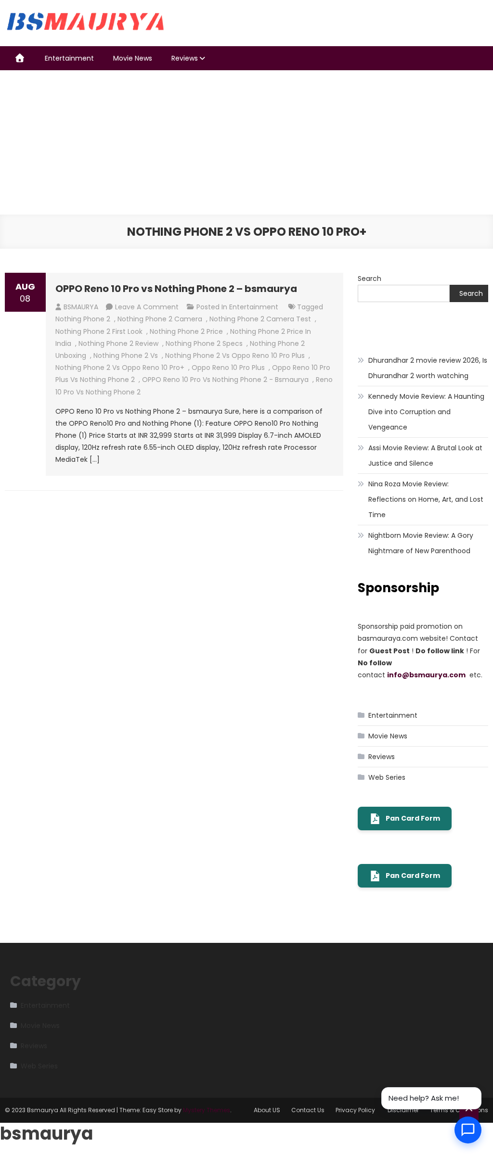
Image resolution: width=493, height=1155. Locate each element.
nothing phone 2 (82, 319)
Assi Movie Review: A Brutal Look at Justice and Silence (425, 455)
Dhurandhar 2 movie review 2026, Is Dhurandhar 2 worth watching (427, 368)
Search (369, 278)
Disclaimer (403, 1110)
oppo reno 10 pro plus (228, 367)
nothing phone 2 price (186, 331)
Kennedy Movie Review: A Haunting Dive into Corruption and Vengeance (426, 412)
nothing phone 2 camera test (260, 319)
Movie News (132, 58)
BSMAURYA (81, 307)
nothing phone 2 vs (125, 355)
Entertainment (69, 58)
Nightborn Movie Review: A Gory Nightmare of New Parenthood (420, 543)
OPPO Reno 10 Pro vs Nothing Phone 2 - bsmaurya (225, 379)
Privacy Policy (356, 1110)
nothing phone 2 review (118, 343)
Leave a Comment (147, 307)
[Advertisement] (246, 142)
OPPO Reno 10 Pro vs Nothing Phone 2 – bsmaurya (176, 288)
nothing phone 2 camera (159, 319)
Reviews (184, 58)
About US (267, 1110)
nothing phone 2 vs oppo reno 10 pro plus (235, 355)
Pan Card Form (413, 818)
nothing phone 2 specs (204, 343)
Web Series (386, 777)
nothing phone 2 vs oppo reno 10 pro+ (119, 367)
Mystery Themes (206, 1110)
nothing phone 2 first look (99, 331)
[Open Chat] (467, 1130)
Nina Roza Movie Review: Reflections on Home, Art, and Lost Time (425, 499)
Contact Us (307, 1110)
